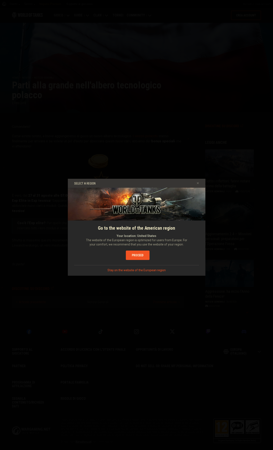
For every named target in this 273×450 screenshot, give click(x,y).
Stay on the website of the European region (136, 270)
